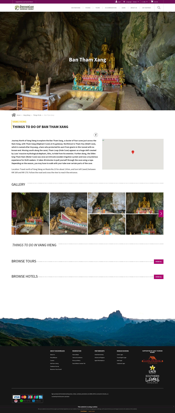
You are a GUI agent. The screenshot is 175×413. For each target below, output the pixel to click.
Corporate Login (121, 363)
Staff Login (119, 360)
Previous (14, 213)
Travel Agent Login (121, 357)
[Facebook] (96, 135)
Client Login (120, 354)
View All (158, 262)
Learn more (92, 411)
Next (161, 213)
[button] (131, 2)
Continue (84, 411)
